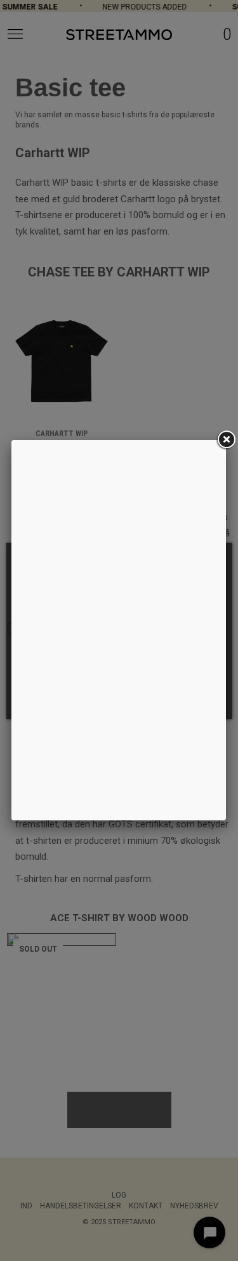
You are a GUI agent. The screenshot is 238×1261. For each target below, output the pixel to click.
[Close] (226, 440)
